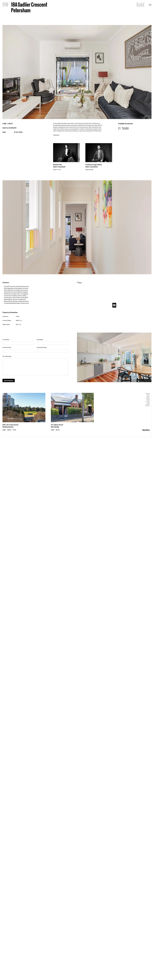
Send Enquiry (8, 380)
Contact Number (42, 347)
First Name (5, 339)
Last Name (40, 339)
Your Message (6, 356)
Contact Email (6, 347)
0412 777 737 (57, 169)
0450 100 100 (89, 169)
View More (146, 430)
